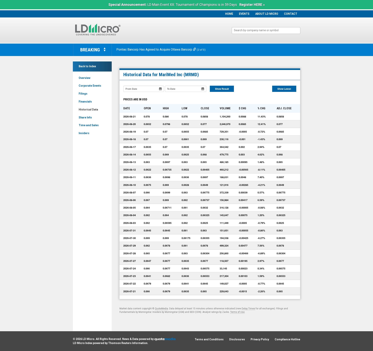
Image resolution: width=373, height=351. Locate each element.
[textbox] (268, 30)
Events (244, 13)
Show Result (222, 89)
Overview (84, 77)
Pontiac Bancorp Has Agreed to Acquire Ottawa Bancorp (154, 49)
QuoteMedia (161, 308)
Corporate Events (90, 85)
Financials (85, 101)
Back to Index (87, 66)
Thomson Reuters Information (127, 343)
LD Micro (88, 339)
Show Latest (284, 89)
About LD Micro (266, 13)
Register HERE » (252, 5)
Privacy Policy (260, 339)
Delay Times (248, 308)
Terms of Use (237, 312)
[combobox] (266, 30)
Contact (290, 13)
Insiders (84, 133)
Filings (83, 93)
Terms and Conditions (209, 339)
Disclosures (237, 339)
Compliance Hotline (287, 339)
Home (229, 13)
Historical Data (88, 109)
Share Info (85, 117)
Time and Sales (89, 125)
